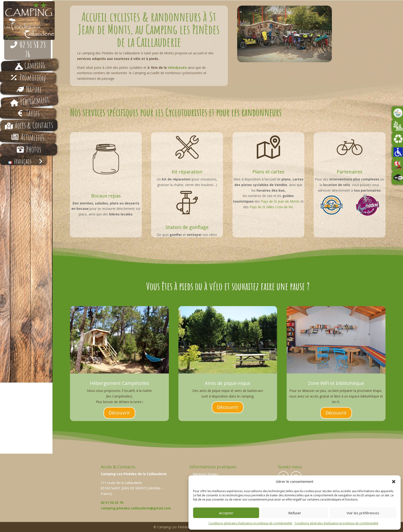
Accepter (226, 513)
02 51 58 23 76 (33, 49)
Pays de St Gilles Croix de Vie (271, 207)
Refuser (294, 513)
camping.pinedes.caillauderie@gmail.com (136, 508)
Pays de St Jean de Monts (280, 201)
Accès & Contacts (33, 125)
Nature (34, 89)
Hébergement (34, 100)
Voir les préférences (363, 513)
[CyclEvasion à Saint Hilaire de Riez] (367, 205)
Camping (34, 65)
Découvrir (119, 413)
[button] (393, 481)
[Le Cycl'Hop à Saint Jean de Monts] (331, 205)
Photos (33, 149)
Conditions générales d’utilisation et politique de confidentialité (250, 523)
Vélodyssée (177, 67)
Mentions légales (205, 474)
